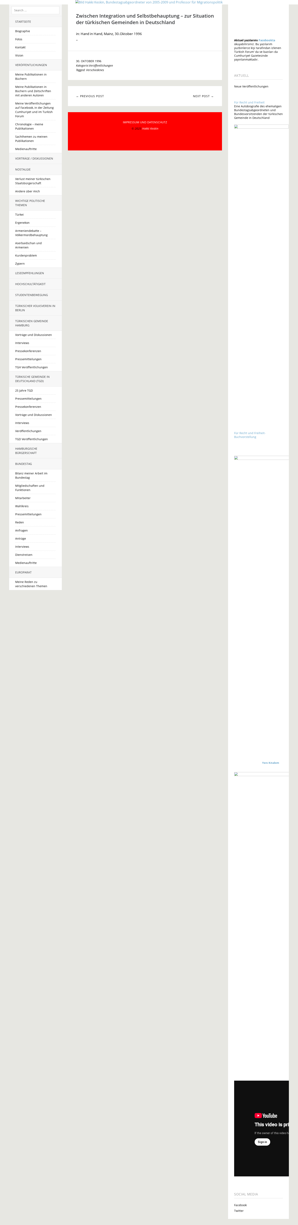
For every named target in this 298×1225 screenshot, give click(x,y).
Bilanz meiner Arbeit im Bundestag (31, 475)
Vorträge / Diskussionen (34, 158)
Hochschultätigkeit (30, 284)
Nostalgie (23, 169)
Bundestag (23, 464)
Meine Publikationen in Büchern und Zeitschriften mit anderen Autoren (33, 91)
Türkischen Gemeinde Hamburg (31, 323)
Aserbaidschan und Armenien (28, 245)
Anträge (20, 538)
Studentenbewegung (31, 295)
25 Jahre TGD (24, 390)
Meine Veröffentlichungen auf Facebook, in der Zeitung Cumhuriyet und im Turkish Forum (34, 109)
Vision (19, 55)
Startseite (23, 21)
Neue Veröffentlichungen (251, 86)
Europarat (23, 572)
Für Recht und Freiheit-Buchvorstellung (250, 435)
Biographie (22, 31)
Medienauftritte (26, 149)
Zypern (20, 263)
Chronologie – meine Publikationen (29, 126)
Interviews (22, 343)
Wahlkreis (22, 506)
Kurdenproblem (26, 255)
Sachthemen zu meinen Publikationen (31, 139)
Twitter (239, 1211)
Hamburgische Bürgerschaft (26, 451)
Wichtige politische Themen (30, 203)
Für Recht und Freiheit (249, 102)
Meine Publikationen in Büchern (31, 76)
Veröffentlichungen (31, 65)
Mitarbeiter (23, 498)
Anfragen (21, 530)
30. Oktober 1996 (88, 61)
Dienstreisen (23, 555)
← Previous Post (90, 96)
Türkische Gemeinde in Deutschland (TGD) (32, 379)
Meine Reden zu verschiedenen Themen (31, 584)
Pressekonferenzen (28, 351)
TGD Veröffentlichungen (31, 439)
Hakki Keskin (150, 128)
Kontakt (20, 47)
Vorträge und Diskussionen (33, 335)
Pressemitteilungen (28, 359)
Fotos (18, 39)
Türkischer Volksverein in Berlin (35, 308)
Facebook (240, 1205)
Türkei (19, 214)
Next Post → (203, 96)
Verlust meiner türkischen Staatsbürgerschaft (32, 181)
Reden (19, 522)
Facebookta (267, 40)
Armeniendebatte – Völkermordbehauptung (31, 233)
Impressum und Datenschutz (145, 122)
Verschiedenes (95, 70)
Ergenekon (22, 223)
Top (145, 140)
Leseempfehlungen (29, 273)
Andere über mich (27, 191)
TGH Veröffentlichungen (31, 367)
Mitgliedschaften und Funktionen (29, 488)
